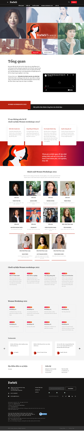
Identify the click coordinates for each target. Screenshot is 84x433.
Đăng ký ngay (35, 52)
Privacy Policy (62, 428)
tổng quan (21, 5)
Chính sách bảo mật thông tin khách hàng (16, 413)
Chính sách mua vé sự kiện (18, 414)
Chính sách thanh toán (16, 415)
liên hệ (57, 5)
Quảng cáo (37, 389)
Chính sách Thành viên (26, 415)
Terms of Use (71, 428)
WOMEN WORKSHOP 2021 (47, 5)
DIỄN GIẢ (28, 5)
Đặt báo (73, 2)
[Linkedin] (40, 48)
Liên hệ (36, 392)
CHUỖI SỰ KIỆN (35, 5)
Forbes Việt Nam (39, 387)
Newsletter (70, 388)
